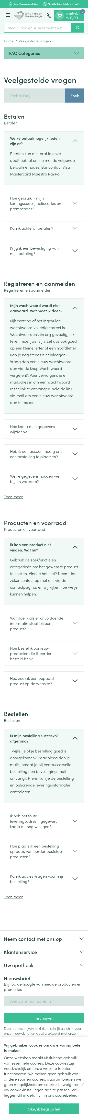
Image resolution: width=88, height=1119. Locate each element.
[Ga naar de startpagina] (29, 16)
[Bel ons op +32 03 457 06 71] (48, 15)
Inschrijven (44, 1018)
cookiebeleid (66, 1095)
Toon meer (13, 496)
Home (8, 40)
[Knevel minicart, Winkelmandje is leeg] (59, 15)
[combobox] (38, 28)
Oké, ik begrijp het (44, 1108)
